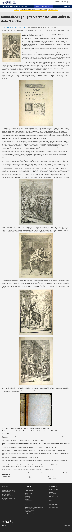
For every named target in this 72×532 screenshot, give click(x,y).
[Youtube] (57, 489)
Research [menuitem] (21, 6)
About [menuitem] (26, 6)
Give (69, 6)
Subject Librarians (52, 493)
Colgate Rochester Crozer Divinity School (34, 507)
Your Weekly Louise (53, 9)
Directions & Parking (53, 504)
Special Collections (12, 27)
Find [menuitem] (3, 6)
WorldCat (27, 499)
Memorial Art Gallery (29, 510)
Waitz (50, 503)
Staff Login (4, 525)
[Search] (52, 6)
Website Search (28, 497)
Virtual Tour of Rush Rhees (54, 506)
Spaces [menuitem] (11, 6)
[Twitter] (51, 489)
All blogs (16, 9)
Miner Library (28, 511)
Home (4, 27)
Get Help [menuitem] (7, 6)
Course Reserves (29, 490)
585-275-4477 (6, 476)
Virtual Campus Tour (53, 507)
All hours (68, 4)
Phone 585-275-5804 (53, 496)
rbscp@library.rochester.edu (9, 478)
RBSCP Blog (22, 27)
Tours (50, 509)
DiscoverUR (27, 496)
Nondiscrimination (29, 500)
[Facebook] (30, 477)
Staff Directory (28, 494)
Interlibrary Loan (28, 493)
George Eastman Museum (31, 508)
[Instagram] (27, 477)
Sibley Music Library (29, 513)
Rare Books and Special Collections (28, 9)
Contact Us (51, 492)
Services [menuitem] (16, 6)
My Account (65, 6)
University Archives (42, 10)
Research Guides (29, 492)
